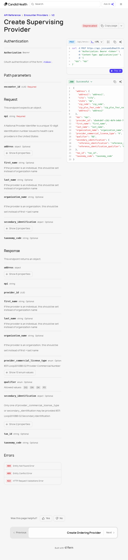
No (61, 518)
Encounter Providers (36, 15)
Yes (48, 518)
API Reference (12, 15)
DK (38, 387)
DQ (25, 387)
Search (39, 3)
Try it (117, 71)
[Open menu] (121, 4)
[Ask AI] (120, 42)
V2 (53, 15)
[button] (32, 466)
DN (32, 387)
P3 (44, 387)
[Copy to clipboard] (115, 42)
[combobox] (81, 81)
